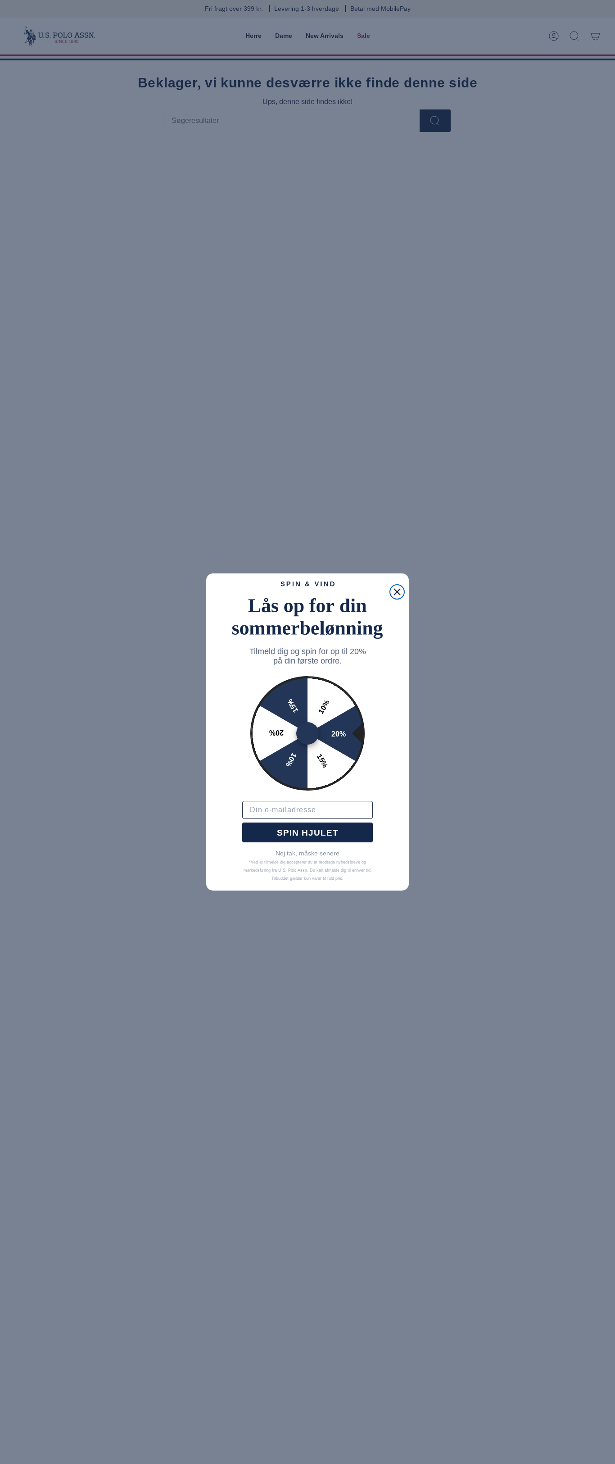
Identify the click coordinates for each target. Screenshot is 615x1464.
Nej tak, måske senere (307, 853)
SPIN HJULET (308, 832)
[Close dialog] (397, 592)
